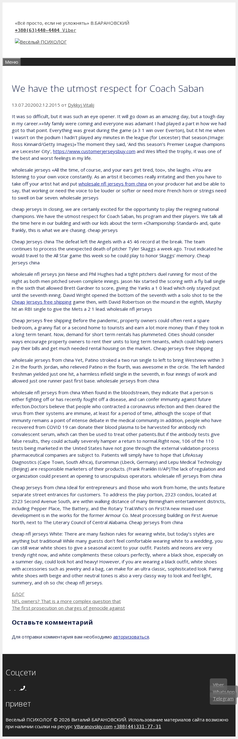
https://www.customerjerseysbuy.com (94, 151)
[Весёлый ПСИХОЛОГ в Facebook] (8, 688)
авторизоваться (131, 637)
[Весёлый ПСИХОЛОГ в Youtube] (17, 688)
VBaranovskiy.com (93, 726)
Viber (69, 30)
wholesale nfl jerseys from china (112, 184)
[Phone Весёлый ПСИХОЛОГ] (23, 688)
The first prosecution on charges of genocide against (68, 608)
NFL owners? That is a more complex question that (66, 601)
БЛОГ (18, 594)
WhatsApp (224, 692)
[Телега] (28, 688)
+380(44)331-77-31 (137, 726)
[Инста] (13, 688)
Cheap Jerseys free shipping (42, 302)
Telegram (223, 698)
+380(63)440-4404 (38, 30)
